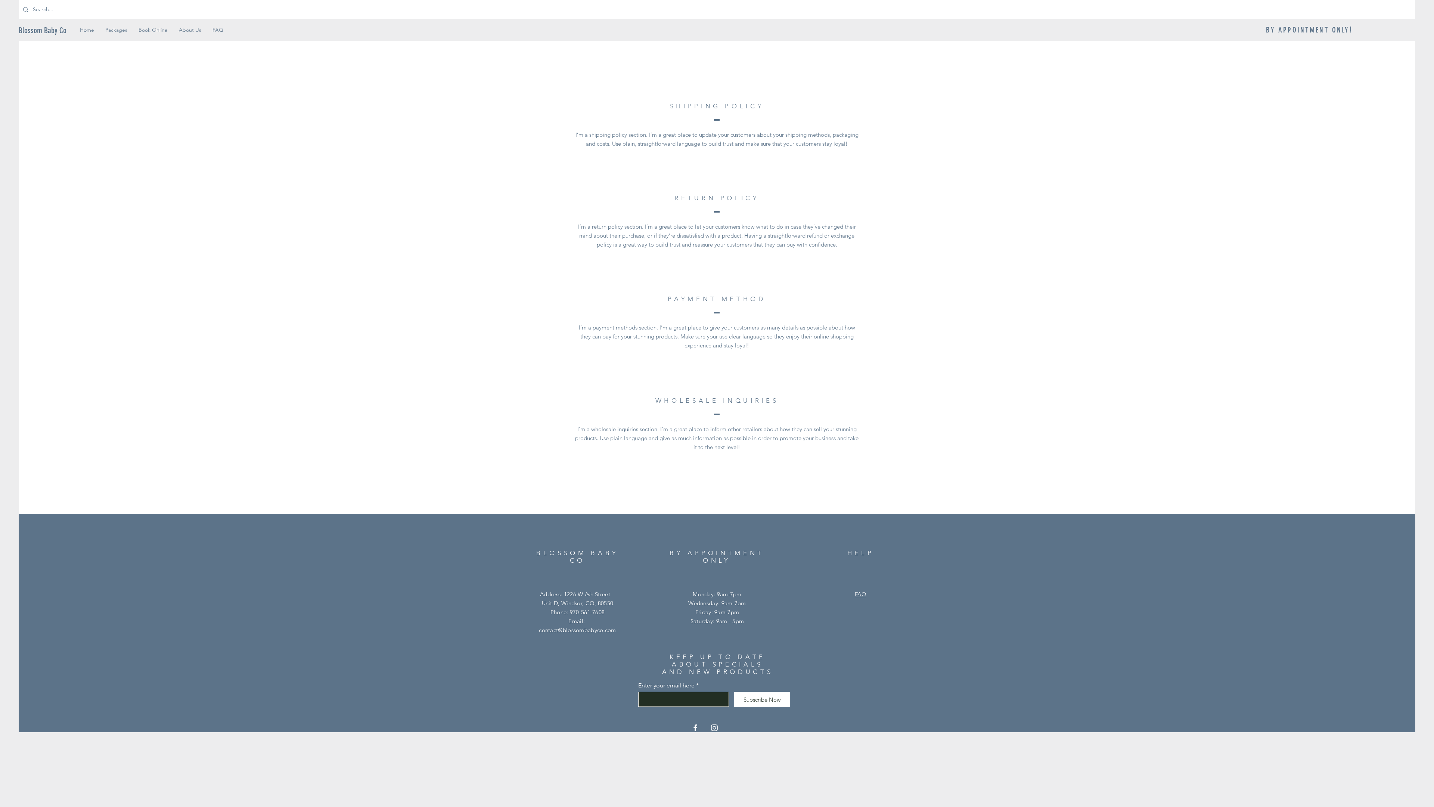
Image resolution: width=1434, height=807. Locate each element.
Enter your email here (666, 686)
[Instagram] (714, 727)
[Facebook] (695, 727)
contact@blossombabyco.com (577, 630)
